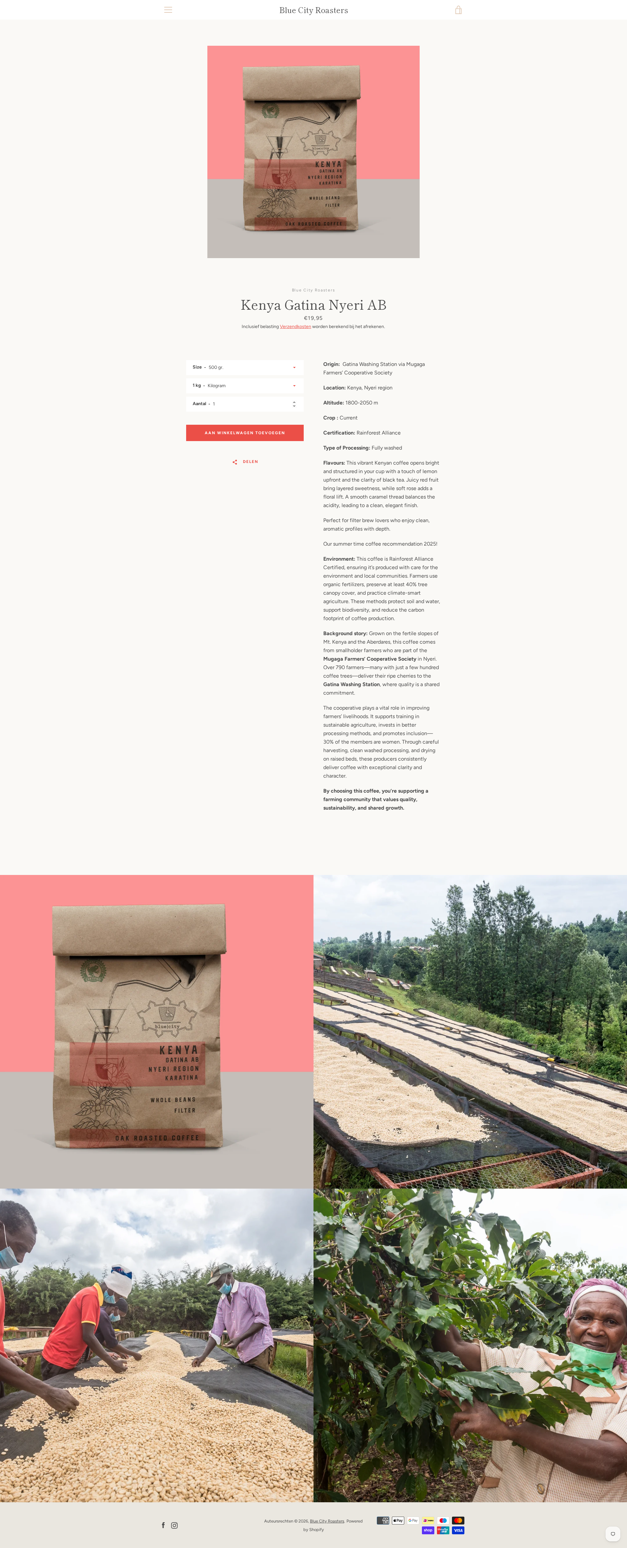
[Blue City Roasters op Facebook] (163, 1525)
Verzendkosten (295, 326)
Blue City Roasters (313, 10)
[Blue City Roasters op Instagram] (174, 1525)
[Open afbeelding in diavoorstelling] (313, 152)
